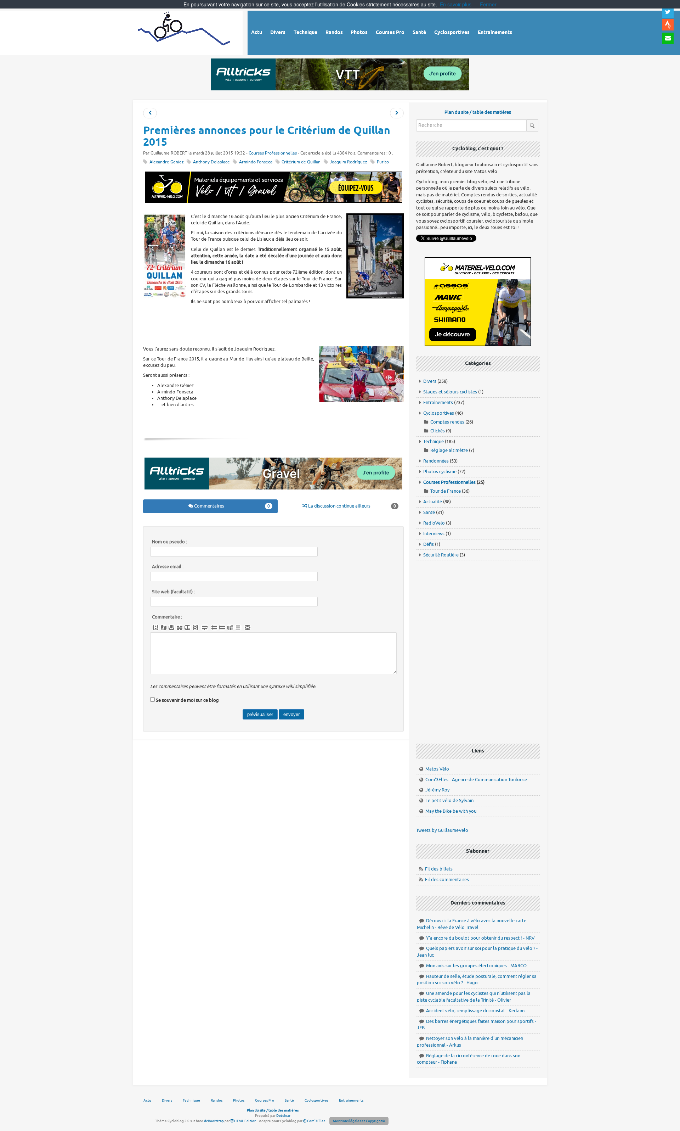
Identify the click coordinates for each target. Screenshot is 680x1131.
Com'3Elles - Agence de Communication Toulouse (476, 780)
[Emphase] (163, 628)
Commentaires (231, 506)
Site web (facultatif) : (173, 592)
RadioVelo (434, 523)
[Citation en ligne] (187, 628)
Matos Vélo (437, 769)
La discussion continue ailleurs (351, 506)
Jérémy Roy (437, 790)
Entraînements (438, 402)
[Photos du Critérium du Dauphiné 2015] (150, 113)
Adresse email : (167, 567)
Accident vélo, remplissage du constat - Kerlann (475, 1011)
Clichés (437, 431)
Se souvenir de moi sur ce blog (187, 700)
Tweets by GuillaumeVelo (442, 830)
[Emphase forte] (155, 628)
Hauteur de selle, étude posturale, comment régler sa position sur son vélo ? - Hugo (477, 979)
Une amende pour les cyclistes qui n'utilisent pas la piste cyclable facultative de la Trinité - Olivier (474, 996)
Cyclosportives (438, 413)
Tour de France (445, 491)
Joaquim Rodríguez (348, 162)
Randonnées (436, 461)
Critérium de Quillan (301, 162)
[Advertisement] (273, 324)
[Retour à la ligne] (204, 628)
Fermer (488, 4)
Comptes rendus (447, 422)
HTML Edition (244, 1121)
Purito (383, 162)
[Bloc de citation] (238, 628)
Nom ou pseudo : (169, 542)
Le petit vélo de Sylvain (449, 800)
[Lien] (247, 628)
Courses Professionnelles (273, 153)
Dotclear (283, 1115)
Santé (429, 512)
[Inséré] (171, 628)
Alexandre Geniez (166, 162)
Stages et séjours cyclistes (450, 392)
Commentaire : (167, 617)
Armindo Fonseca (255, 162)
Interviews (433, 534)
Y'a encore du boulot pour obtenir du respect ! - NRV (480, 938)
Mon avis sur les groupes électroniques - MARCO (476, 966)
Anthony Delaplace (211, 162)
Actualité (432, 502)
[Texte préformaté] (230, 628)
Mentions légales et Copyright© (359, 1121)
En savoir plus (455, 4)
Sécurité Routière (441, 555)
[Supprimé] (179, 628)
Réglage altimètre (449, 450)
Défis (428, 544)
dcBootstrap (214, 1121)
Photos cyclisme (440, 472)
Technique (433, 441)
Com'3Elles (315, 1121)
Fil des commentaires (447, 880)
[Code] (195, 628)
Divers (429, 381)
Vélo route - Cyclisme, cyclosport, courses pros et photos (184, 31)
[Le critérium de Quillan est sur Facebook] (397, 113)
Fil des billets (439, 869)
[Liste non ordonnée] (214, 628)
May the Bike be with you (450, 811)
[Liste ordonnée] (222, 628)
